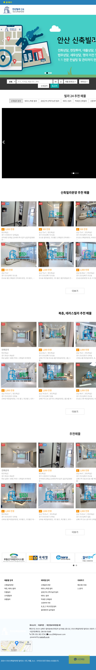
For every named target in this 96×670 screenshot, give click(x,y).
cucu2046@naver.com (57, 634)
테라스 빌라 (45, 595)
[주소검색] (55, 81)
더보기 (75, 291)
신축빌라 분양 (45, 585)
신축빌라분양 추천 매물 (75, 192)
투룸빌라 (7, 592)
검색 (55, 86)
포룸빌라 (7, 599)
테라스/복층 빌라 (46, 588)
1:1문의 (80, 588)
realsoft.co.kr (44, 637)
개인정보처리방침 (52, 625)
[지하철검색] (60, 81)
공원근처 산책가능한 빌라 (49, 592)
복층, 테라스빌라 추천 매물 (75, 313)
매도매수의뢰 (82, 585)
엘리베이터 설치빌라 (48, 610)
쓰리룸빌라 (8, 595)
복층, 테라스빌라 (10, 588)
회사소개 (33, 625)
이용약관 (41, 625)
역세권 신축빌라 (46, 599)
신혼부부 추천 (45, 603)
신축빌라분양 (8, 585)
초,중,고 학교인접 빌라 (48, 606)
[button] (8, 143)
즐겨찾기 (9, 2)
